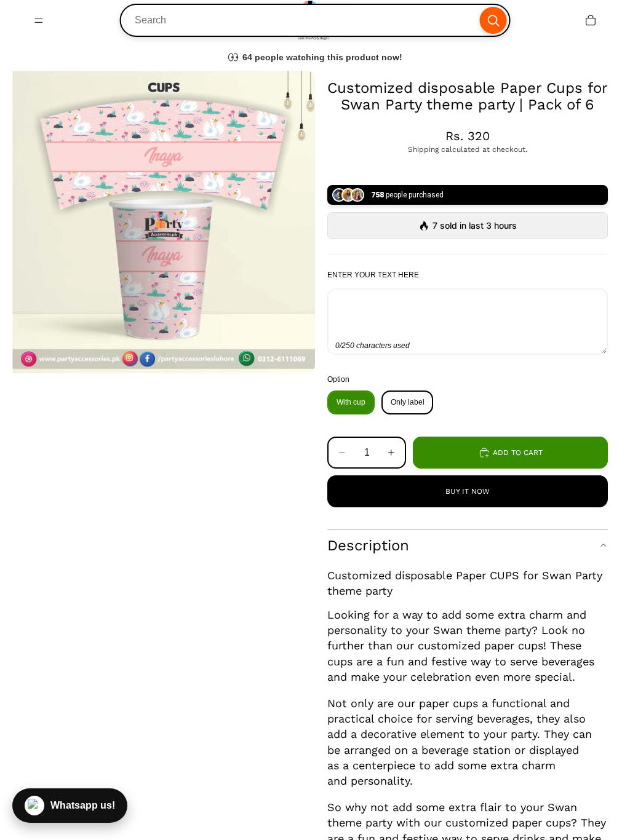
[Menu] (39, 20)
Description (368, 545)
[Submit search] (492, 20)
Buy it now (467, 491)
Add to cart (518, 452)
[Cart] (590, 20)
